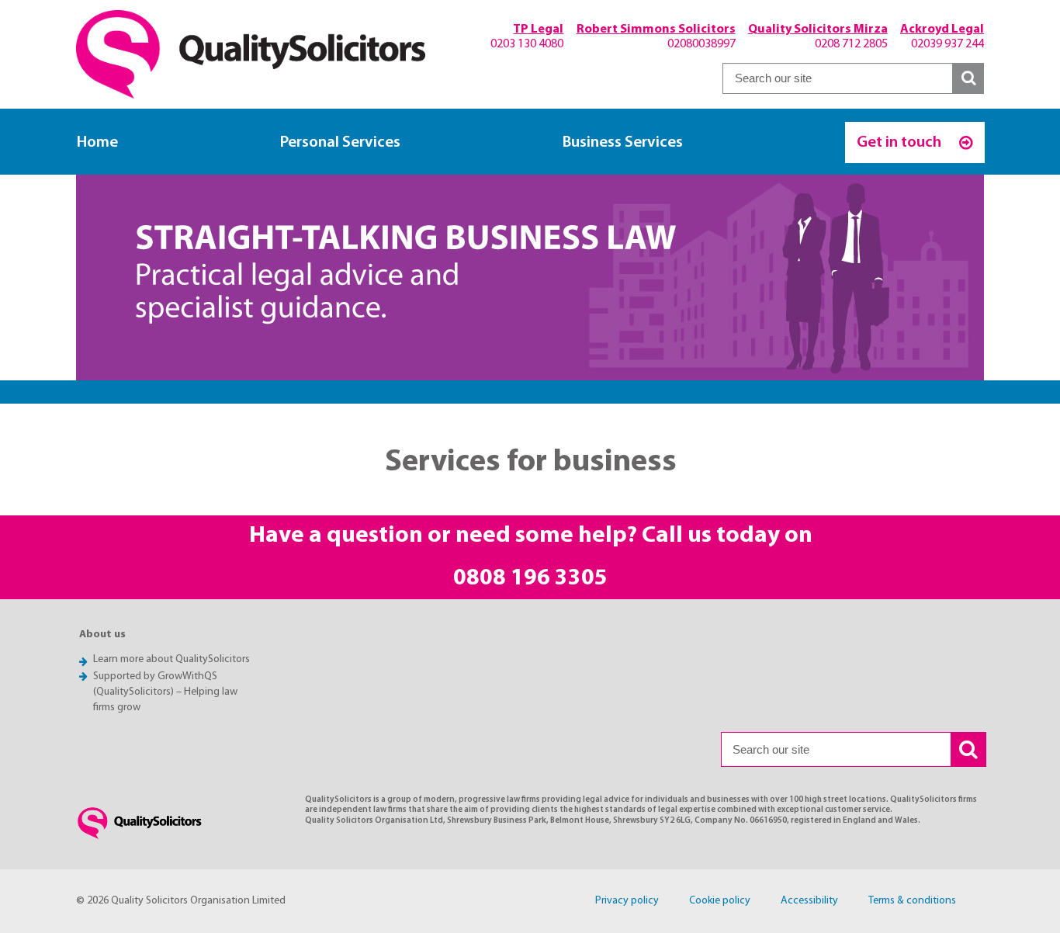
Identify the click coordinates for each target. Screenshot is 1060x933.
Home (97, 142)
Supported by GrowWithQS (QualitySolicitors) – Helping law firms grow (165, 692)
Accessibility (809, 901)
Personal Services (340, 142)
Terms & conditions (912, 901)
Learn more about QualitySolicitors (171, 659)
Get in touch (900, 142)
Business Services (623, 142)
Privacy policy (627, 901)
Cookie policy (719, 901)
